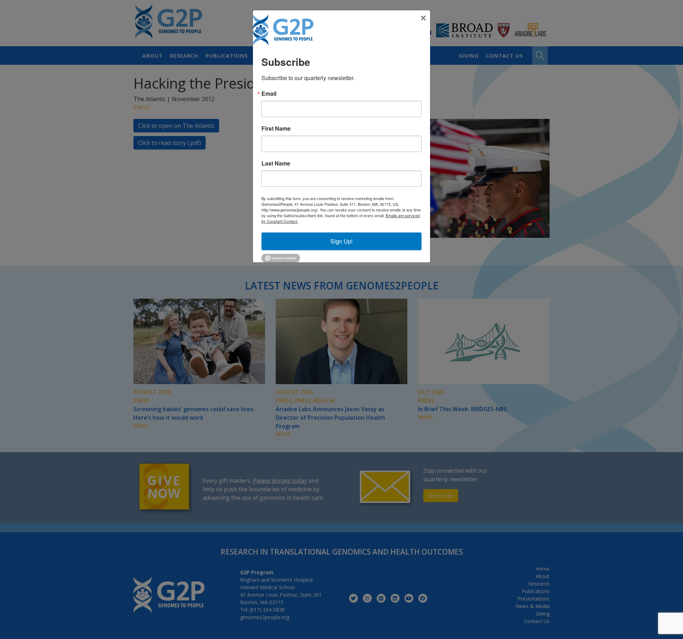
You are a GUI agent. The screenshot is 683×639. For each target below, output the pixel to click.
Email (268, 93)
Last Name (275, 163)
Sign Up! (341, 241)
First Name (276, 128)
